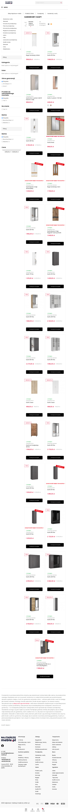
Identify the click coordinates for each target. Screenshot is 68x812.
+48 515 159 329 (5, 761)
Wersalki (54, 775)
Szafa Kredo (50, 142)
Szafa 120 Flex (30, 229)
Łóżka (53, 770)
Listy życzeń (55, 749)
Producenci (21, 749)
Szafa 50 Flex (51, 489)
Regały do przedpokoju (9, 30)
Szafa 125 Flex (30, 141)
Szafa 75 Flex (30, 274)
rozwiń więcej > (5, 725)
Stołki (36, 791)
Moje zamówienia (57, 742)
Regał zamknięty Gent (53, 187)
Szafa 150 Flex (30, 360)
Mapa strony (21, 744)
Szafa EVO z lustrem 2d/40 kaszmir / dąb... (34, 98)
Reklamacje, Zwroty (40, 742)
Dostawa (37, 747)
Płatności (38, 744)
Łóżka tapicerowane (58, 773)
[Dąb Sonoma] (51, 105)
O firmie (20, 740)
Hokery (20, 755)
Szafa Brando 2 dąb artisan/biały (31, 187)
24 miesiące (7, 83)
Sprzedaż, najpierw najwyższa (31, 23)
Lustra (4, 35)
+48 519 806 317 (5, 759)
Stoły (36, 780)
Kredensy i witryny (23, 757)
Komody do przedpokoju (10, 28)
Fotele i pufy (38, 770)
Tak (5, 100)
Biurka (54, 755)
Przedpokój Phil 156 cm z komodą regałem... (44, 664)
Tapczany (55, 777)
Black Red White (8, 120)
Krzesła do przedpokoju (9, 33)
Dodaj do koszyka (34, 67)
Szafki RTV (38, 789)
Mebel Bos (6, 122)
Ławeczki (37, 760)
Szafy (53, 787)
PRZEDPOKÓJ (6, 49)
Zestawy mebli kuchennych (22, 765)
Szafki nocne (56, 780)
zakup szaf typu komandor (21, 703)
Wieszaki (5, 21)
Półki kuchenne (22, 760)
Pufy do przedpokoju (8, 26)
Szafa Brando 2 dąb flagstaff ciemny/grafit (54, 232)
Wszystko (5, 81)
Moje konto (55, 740)
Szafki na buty (6, 42)
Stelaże (54, 784)
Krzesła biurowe (56, 757)
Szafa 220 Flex (51, 577)
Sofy (36, 784)
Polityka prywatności (41, 749)
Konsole (54, 789)
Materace (55, 782)
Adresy (54, 747)
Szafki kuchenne (23, 762)
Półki (4, 37)
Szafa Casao (29, 402)
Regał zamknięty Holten (33, 55)
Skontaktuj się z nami (24, 742)
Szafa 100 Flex (51, 55)
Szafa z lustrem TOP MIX (54, 98)
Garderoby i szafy (8, 19)
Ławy (4, 47)
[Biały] (48, 105)
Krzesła (37, 773)
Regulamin (38, 740)
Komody (54, 762)
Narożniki (37, 787)
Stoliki (36, 782)
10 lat (5, 86)
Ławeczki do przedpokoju (10, 40)
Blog (19, 747)
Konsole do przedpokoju (9, 23)
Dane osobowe (56, 744)
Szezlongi (38, 794)
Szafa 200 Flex (51, 317)
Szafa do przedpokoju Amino (32, 446)
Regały (54, 764)
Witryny (54, 760)
